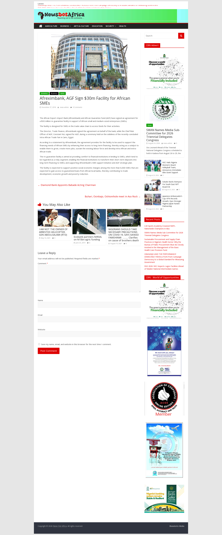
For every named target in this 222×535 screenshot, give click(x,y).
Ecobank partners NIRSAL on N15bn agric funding (88, 238)
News (150, 125)
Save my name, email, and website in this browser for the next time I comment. (76, 344)
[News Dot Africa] (41, 26)
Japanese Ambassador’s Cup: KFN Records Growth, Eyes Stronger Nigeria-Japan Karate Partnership (172, 201)
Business (64, 26)
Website (41, 329)
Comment (43, 263)
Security (110, 26)
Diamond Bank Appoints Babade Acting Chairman (67, 185)
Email (40, 315)
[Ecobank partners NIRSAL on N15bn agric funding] (89, 210)
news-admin (64, 107)
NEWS (62, 93)
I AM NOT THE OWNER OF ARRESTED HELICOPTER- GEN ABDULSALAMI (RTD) (53, 232)
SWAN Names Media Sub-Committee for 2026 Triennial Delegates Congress (163, 135)
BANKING (44, 93)
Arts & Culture (81, 26)
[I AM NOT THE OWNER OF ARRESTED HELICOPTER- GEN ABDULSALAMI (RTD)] (54, 210)
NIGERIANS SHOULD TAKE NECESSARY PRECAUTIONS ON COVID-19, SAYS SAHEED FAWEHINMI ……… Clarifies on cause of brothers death (123, 235)
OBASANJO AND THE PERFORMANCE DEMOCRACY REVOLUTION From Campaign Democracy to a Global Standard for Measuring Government (98, 6)
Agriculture (51, 26)
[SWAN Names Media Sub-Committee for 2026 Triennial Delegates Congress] (164, 97)
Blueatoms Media (176, 526)
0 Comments (77, 107)
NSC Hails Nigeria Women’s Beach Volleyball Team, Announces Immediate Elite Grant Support (171, 167)
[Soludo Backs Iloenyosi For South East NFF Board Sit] (152, 180)
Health (122, 26)
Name (40, 300)
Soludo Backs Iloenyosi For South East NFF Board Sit (172, 184)
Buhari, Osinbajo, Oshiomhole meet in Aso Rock (113, 196)
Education (97, 26)
